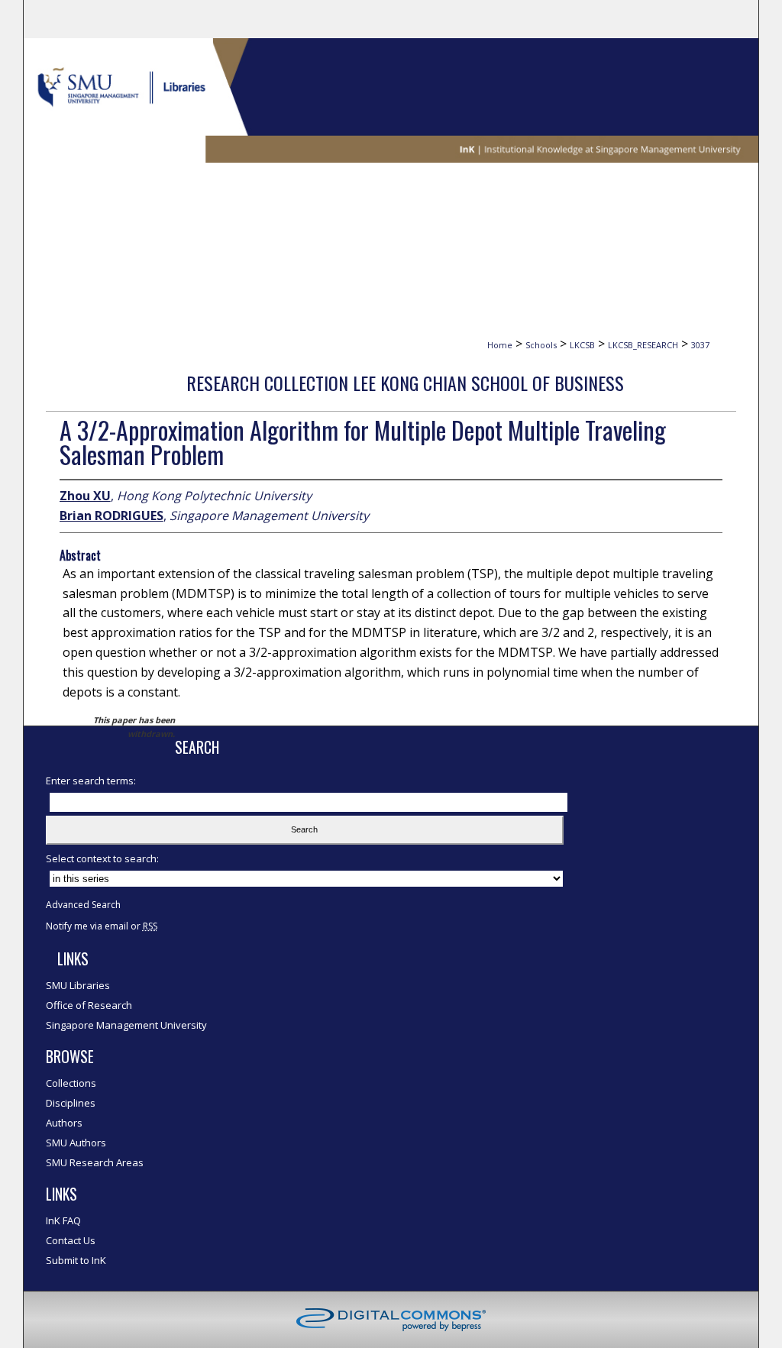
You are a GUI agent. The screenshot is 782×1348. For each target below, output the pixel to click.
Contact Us (70, 1240)
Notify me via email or (101, 926)
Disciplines (70, 1103)
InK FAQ (63, 1220)
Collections (71, 1083)
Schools (541, 345)
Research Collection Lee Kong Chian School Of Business (405, 382)
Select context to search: (102, 858)
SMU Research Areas (95, 1162)
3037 (700, 345)
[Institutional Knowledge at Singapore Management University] (391, 100)
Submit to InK (76, 1260)
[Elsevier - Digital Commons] (391, 1319)
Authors (64, 1123)
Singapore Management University (126, 1025)
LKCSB (582, 345)
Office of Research (89, 1005)
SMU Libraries (78, 985)
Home (499, 345)
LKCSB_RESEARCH (643, 345)
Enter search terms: (91, 780)
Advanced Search (83, 904)
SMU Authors (76, 1142)
